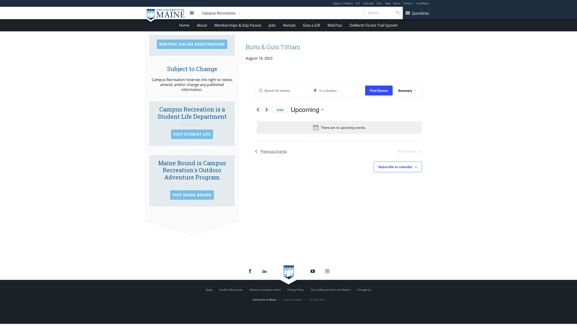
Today (280, 109)
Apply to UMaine (343, 3)
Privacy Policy (295, 290)
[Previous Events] (258, 109)
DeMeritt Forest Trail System (374, 25)
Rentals (289, 25)
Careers (408, 3)
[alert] (339, 127)
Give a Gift (311, 25)
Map (387, 3)
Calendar (368, 3)
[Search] (398, 12)
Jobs (272, 25)
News (396, 3)
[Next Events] (266, 109)
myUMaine (422, 3)
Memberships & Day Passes (237, 25)
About (202, 25)
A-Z (358, 3)
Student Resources (231, 290)
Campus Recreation (219, 13)
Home (184, 25)
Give (379, 3)
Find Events (379, 90)
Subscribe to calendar (395, 167)
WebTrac (334, 25)
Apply (209, 290)
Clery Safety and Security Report (330, 290)
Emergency (364, 290)
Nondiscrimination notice (265, 290)
